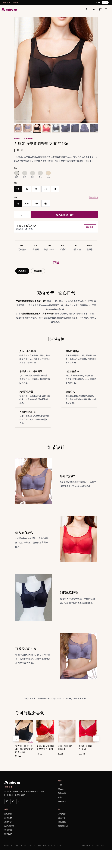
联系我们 (8, 834)
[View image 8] (84, 128)
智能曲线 (62, 793)
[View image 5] (56, 128)
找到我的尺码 (93, 197)
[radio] (16, 173)
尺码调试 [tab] (38, 271)
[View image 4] (46, 128)
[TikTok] (18, 801)
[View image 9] (94, 128)
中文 (105, 2)
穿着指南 (8, 817)
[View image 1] (18, 128)
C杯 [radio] (17, 203)
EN (99, 2)
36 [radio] (18, 189)
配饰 (60, 797)
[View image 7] (75, 128)
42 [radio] (45, 189)
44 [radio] (55, 189)
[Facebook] (12, 801)
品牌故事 (62, 813)
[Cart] (100, 9)
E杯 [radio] (36, 203)
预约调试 (89, 227)
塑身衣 (61, 789)
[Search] (87, 9)
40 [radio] (36, 189)
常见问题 (8, 830)
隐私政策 (62, 821)
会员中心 (62, 817)
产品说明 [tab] (22, 271)
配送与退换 (9, 826)
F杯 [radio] (45, 203)
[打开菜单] (106, 9)
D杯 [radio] (27, 203)
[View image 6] (65, 128)
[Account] (94, 9)
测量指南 (8, 821)
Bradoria (9, 9)
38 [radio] (27, 189)
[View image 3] (37, 128)
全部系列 (62, 801)
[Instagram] (6, 801)
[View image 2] (27, 128)
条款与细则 (63, 826)
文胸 (60, 785)
